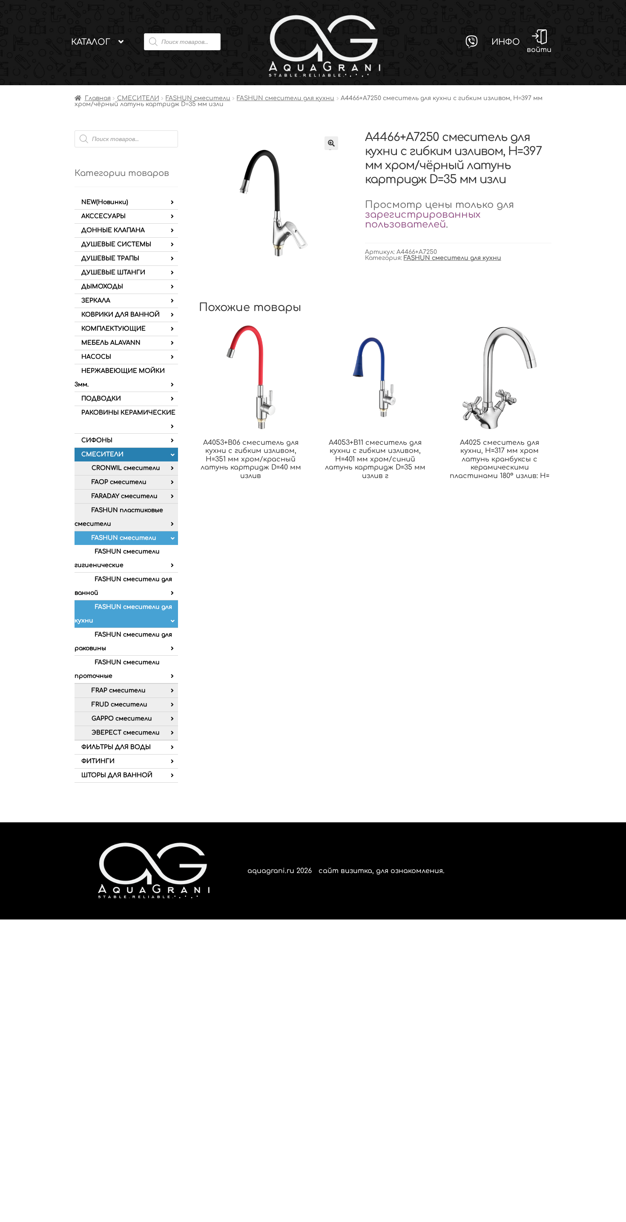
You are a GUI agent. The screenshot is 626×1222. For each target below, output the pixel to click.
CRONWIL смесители (126, 468)
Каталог (90, 41)
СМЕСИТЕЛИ (138, 98)
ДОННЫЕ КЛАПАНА (113, 230)
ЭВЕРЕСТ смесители (126, 732)
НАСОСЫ (96, 357)
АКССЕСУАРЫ (103, 216)
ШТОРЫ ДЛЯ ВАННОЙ (116, 775)
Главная (98, 98)
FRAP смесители (119, 690)
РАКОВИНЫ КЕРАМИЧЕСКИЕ (128, 412)
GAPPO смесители (122, 718)
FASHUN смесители (198, 98)
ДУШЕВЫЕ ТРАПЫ (110, 258)
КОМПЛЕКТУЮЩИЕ (113, 329)
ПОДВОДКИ (101, 398)
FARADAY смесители (125, 496)
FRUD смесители (119, 704)
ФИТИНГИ (98, 761)
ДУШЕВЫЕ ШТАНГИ (113, 272)
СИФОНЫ (96, 440)
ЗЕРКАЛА (95, 300)
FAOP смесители (119, 482)
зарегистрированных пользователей (422, 219)
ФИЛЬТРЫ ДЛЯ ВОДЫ (116, 747)
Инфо (505, 41)
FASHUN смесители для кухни (285, 98)
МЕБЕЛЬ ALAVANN (111, 343)
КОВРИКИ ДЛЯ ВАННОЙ (120, 314)
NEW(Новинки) (104, 202)
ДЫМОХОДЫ (102, 286)
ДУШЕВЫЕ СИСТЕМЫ (116, 244)
